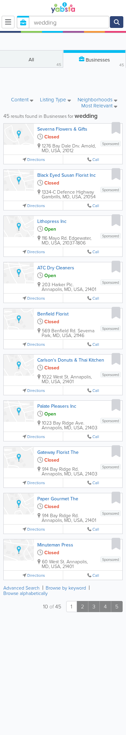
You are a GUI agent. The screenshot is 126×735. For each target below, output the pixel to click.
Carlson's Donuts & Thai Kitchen (70, 360)
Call (95, 159)
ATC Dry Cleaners (55, 267)
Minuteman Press (55, 544)
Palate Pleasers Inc (56, 406)
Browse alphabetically (25, 593)
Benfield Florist (53, 313)
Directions (36, 159)
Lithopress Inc (52, 221)
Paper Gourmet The (57, 498)
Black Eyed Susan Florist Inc (66, 175)
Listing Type (54, 100)
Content (20, 100)
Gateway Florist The (58, 452)
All (45, 61)
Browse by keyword (66, 588)
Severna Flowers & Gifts (62, 129)
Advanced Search (21, 588)
